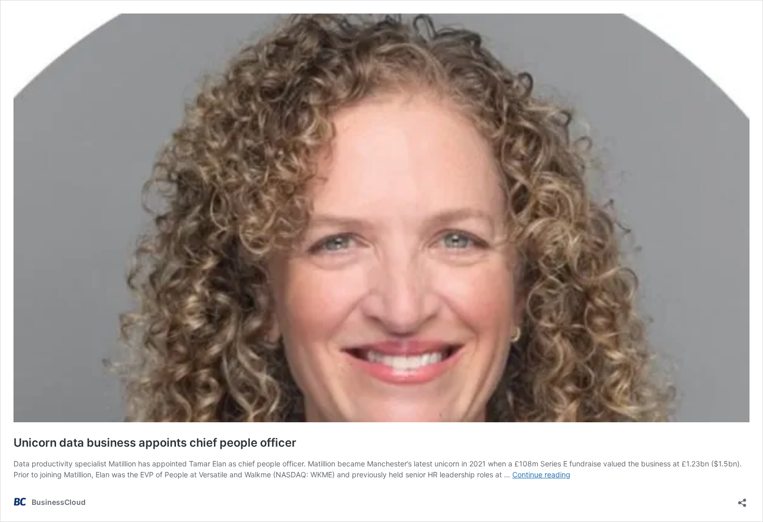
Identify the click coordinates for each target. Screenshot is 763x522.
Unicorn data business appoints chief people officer (154, 442)
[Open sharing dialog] (742, 499)
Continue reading (541, 474)
